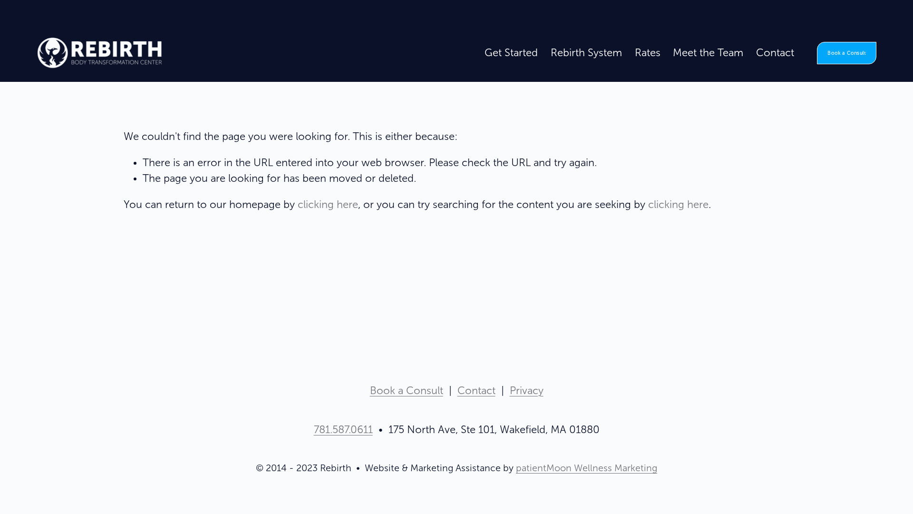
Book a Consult (846, 53)
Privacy (527, 390)
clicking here (328, 204)
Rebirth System (586, 53)
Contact (775, 53)
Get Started (511, 53)
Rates (647, 53)
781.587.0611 (343, 429)
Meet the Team (708, 53)
